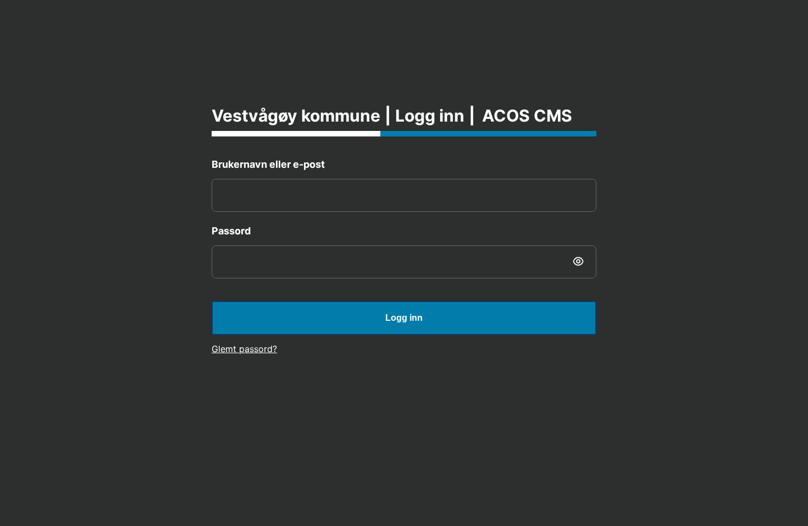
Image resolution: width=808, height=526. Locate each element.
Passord (231, 231)
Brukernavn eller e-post (268, 164)
